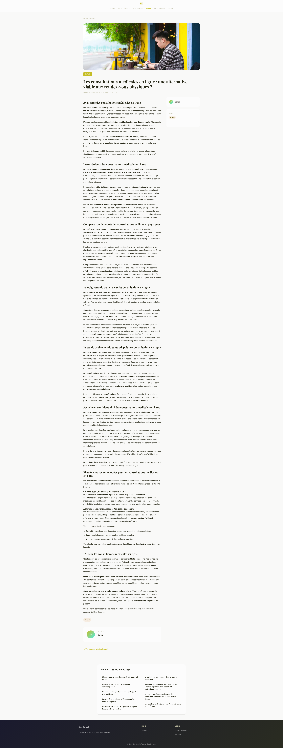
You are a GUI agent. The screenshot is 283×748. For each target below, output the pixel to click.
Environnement (159, 8)
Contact (178, 734)
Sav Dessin (84, 727)
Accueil (112, 8)
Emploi (148, 8)
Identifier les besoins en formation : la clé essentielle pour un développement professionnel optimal (161, 686)
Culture (126, 8)
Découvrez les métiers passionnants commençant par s (116, 685)
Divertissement (137, 8)
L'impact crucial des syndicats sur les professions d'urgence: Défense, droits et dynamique (160, 696)
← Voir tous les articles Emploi (95, 649)
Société (170, 8)
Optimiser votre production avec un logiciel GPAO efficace (119, 693)
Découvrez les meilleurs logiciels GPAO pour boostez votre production (119, 707)
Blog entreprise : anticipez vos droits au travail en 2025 (120, 678)
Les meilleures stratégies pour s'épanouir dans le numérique (163, 705)
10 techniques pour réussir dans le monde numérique (161, 678)
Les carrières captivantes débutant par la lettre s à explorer (118, 700)
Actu (119, 8)
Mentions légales (181, 730)
